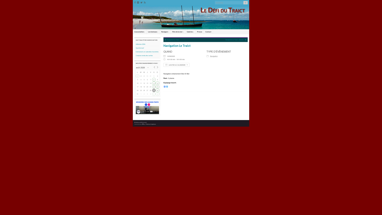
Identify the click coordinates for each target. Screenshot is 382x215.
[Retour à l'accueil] (191, 17)
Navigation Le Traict (173, 40)
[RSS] (145, 2)
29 (154, 90)
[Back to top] (377, 210)
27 (137, 76)
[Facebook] (135, 2)
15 (154, 83)
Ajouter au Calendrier (176, 65)
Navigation (214, 56)
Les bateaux (152, 32)
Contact (208, 32)
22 (154, 87)
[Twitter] (141, 2)
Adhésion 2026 (140, 44)
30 (157, 90)
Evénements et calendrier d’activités (147, 52)
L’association (139, 32)
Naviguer (164, 32)
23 (157, 87)
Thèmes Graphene (151, 124)
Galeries (190, 32)
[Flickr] (138, 2)
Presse (199, 32)
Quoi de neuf (140, 48)
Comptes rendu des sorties (144, 55)
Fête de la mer (177, 32)
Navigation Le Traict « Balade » (235, 40)
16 (157, 83)
